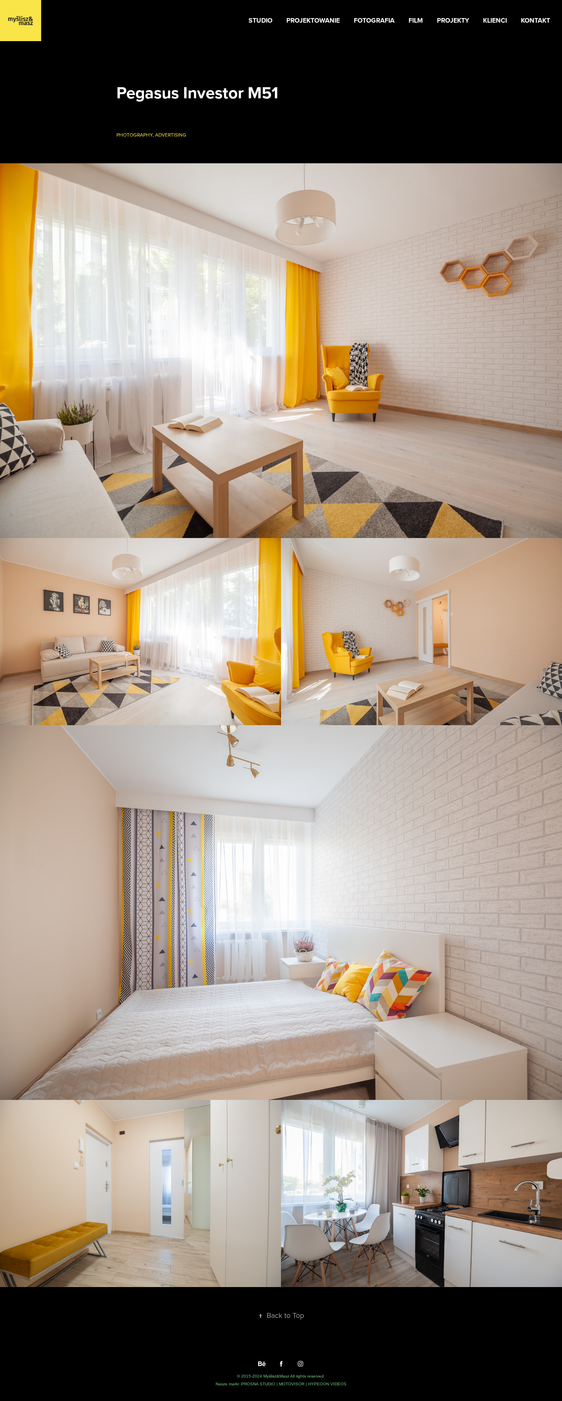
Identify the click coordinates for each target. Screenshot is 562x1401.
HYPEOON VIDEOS (327, 1384)
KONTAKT (535, 20)
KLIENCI (495, 20)
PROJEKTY (453, 20)
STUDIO (260, 20)
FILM (416, 20)
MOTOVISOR (292, 1384)
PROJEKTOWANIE (313, 20)
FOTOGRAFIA (374, 20)
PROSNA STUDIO (258, 1384)
